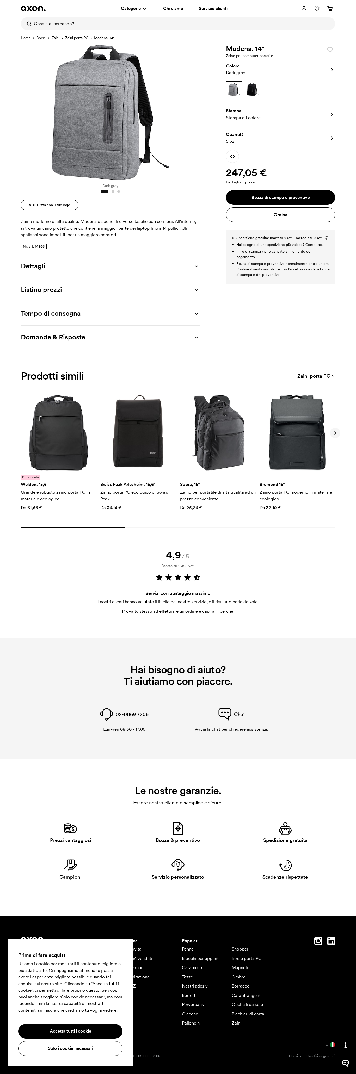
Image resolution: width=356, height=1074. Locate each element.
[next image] (194, 111)
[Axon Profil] (33, 8)
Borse (41, 37)
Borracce (240, 986)
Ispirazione (139, 977)
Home (26, 37)
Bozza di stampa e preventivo (280, 197)
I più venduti (140, 958)
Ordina (280, 215)
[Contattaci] (345, 1045)
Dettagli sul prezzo (241, 182)
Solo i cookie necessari (70, 1048)
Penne (188, 949)
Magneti (240, 967)
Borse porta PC (247, 958)
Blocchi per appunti (201, 958)
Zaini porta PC (76, 37)
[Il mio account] (304, 8)
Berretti (189, 995)
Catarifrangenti (247, 995)
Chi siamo (173, 8)
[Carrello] (330, 8)
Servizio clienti (213, 8)
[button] (280, 69)
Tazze (187, 977)
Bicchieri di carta (248, 1014)
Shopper (240, 949)
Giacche (190, 1014)
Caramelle (192, 967)
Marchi (135, 967)
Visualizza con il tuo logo (49, 205)
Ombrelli (240, 977)
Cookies (295, 1056)
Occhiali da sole (247, 1004)
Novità (135, 949)
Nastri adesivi (195, 986)
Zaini (55, 37)
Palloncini (191, 1023)
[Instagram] (318, 942)
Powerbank (193, 1004)
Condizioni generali (320, 1056)
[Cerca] (27, 23)
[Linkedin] (331, 942)
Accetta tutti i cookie (70, 1031)
